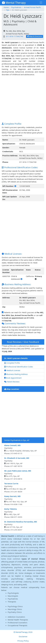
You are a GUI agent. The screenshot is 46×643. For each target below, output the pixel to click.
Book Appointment (13, 378)
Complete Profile (13, 363)
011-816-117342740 (14, 36)
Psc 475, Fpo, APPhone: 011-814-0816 (17, 475)
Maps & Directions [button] (35, 36)
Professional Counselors (17, 622)
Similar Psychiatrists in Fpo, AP (16, 440)
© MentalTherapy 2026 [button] (23, 632)
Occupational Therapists (17, 625)
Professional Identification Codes (19, 366)
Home (6, 7)
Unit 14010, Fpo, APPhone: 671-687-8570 (16, 462)
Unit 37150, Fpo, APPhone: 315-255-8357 (20, 525)
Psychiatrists (16, 7)
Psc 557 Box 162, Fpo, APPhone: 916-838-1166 (15, 500)
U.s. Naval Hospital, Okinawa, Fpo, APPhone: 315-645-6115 (20, 449)
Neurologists (13, 596)
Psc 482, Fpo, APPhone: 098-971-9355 (13, 513)
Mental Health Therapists (18, 619)
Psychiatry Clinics (15, 612)
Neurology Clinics (15, 609)
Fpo (7, 10)
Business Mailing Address (17, 374)
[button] (15, 186)
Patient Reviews (12, 381)
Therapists (12, 601)
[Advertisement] (23, 99)
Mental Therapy (15, 3)
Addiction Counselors (16, 617)
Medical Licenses (13, 370)
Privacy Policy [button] (23, 641)
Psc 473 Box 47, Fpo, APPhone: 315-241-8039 (15, 487)
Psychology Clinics (15, 606)
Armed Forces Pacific (32, 7)
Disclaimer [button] (23, 636)
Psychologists (13, 593)
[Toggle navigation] (41, 2)
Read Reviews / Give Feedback (23, 341)
